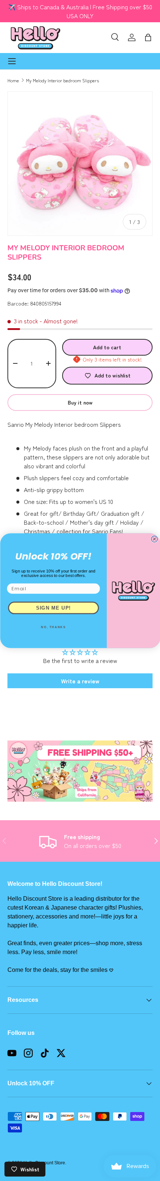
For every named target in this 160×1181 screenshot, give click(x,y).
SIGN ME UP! (53, 607)
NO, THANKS (53, 627)
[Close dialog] (154, 539)
